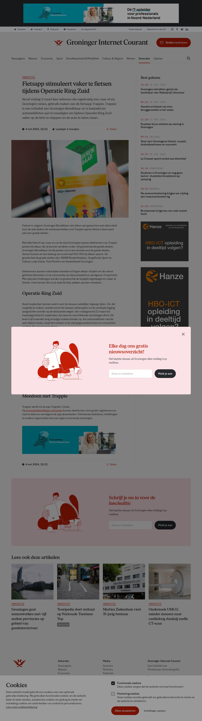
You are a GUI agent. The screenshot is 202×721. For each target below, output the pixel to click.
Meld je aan (165, 373)
